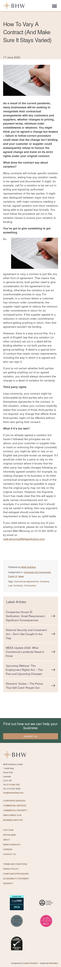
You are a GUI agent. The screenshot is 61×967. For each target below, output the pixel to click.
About (6, 839)
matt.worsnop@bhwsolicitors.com (24, 539)
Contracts (18, 585)
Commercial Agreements (26, 581)
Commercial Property (15, 810)
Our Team (8, 830)
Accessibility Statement (16, 878)
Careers (7, 849)
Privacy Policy (11, 868)
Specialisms (9, 834)
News (21, 576)
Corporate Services (14, 800)
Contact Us (9, 854)
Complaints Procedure (15, 873)
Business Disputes (13, 820)
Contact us (30, 736)
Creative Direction (30, 963)
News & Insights (11, 844)
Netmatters (53, 963)
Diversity (8, 883)
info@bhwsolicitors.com (13, 792)
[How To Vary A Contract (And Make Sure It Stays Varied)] (26, 99)
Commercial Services (14, 805)
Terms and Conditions (15, 864)
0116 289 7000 (13, 784)
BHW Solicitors (28, 567)
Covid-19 (12, 576)
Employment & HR (12, 815)
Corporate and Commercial (37, 572)
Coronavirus (30, 585)
